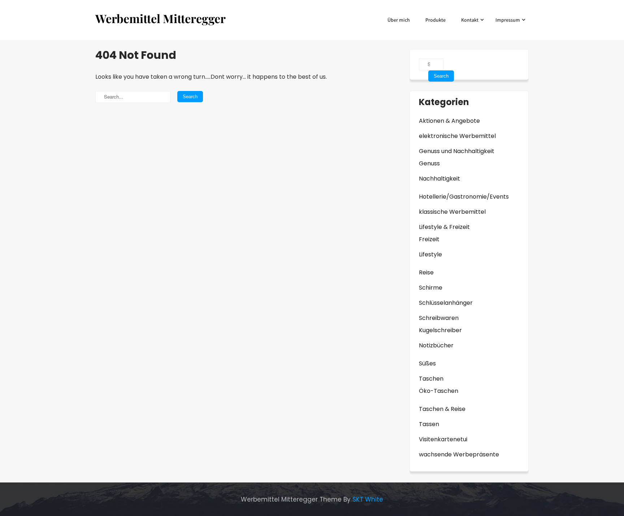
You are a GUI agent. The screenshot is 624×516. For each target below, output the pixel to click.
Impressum (507, 20)
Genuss (429, 163)
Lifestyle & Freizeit (444, 227)
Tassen (429, 424)
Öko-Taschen (438, 391)
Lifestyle (430, 254)
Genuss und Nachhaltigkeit (456, 151)
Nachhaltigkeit (439, 178)
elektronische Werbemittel (457, 136)
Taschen (431, 378)
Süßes (427, 363)
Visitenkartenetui (443, 439)
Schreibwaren (439, 318)
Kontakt (469, 20)
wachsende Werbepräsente (459, 454)
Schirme (430, 287)
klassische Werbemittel (452, 212)
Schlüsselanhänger (446, 303)
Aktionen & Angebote (449, 121)
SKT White (367, 499)
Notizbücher (436, 345)
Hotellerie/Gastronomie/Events (464, 196)
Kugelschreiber (440, 330)
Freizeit (429, 239)
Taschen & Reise (442, 409)
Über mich (398, 20)
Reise (426, 272)
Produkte (435, 20)
